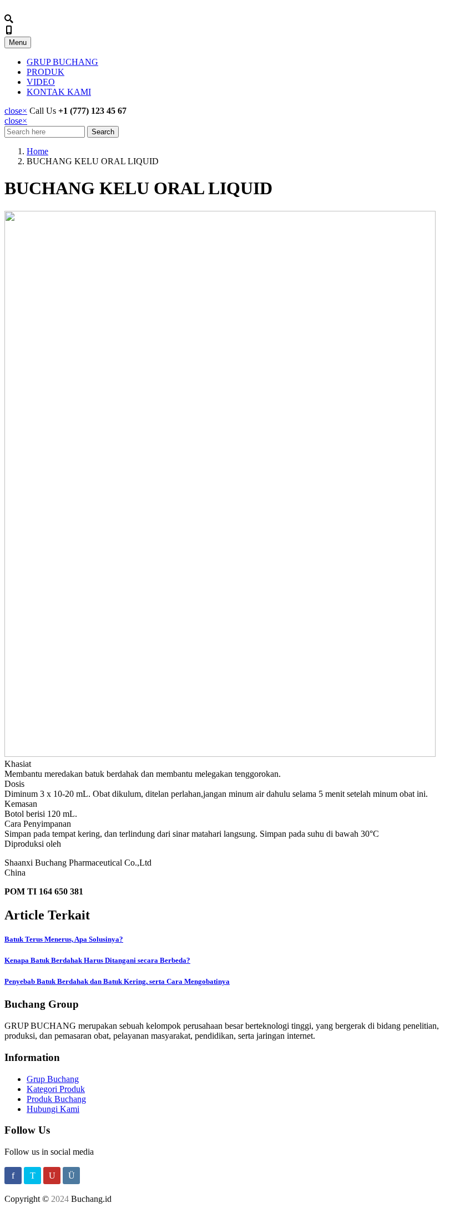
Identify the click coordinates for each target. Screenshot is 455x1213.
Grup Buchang (53, 1079)
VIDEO (41, 82)
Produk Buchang (56, 1099)
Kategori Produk (56, 1089)
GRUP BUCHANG (62, 62)
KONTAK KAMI (59, 92)
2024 (60, 1199)
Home (37, 151)
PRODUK (45, 72)
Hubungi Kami (53, 1109)
